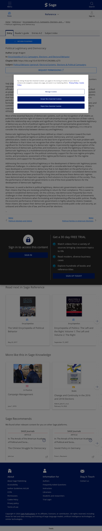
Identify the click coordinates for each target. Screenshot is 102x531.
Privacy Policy (74, 83)
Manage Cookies (51, 92)
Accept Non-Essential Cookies (51, 99)
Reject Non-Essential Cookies (51, 106)
